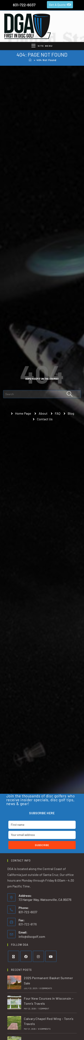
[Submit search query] (70, 394)
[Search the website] (42, 394)
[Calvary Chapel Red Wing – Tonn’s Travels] (14, 1023)
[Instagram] (38, 956)
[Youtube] (50, 956)
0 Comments (46, 988)
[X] (13, 956)
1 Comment (43, 1008)
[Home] (30, 60)
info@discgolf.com (32, 936)
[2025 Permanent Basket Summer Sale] (14, 982)
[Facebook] (26, 956)
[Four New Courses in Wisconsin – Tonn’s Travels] (14, 1003)
